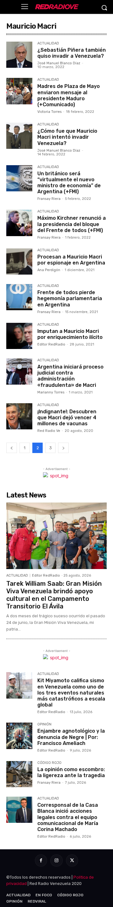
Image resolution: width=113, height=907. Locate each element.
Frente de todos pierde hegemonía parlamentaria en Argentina (69, 298)
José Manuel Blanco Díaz (58, 63)
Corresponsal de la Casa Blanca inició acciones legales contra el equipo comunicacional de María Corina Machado (67, 817)
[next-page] (63, 448)
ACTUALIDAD (48, 43)
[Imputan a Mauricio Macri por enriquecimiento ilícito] (19, 336)
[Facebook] (41, 860)
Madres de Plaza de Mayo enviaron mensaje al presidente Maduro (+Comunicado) (68, 95)
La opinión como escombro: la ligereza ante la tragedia (71, 772)
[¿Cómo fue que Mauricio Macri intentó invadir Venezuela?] (19, 136)
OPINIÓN (44, 724)
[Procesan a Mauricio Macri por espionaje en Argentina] (19, 261)
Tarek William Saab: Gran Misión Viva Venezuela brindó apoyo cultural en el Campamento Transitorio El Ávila (54, 595)
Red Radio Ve (48, 431)
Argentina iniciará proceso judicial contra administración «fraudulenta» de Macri (70, 376)
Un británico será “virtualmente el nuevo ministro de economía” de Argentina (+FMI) (69, 183)
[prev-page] (11, 448)
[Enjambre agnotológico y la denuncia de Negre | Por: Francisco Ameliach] (19, 736)
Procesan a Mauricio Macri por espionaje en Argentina (71, 260)
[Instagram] (56, 860)
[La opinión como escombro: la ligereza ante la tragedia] (19, 774)
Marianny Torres (50, 392)
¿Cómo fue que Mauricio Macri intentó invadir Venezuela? (67, 137)
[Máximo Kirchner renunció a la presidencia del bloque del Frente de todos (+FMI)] (19, 223)
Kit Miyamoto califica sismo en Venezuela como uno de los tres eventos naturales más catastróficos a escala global (71, 692)
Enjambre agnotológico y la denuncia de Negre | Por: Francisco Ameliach (71, 737)
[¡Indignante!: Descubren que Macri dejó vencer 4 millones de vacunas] (19, 416)
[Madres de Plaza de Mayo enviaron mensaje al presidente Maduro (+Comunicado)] (19, 91)
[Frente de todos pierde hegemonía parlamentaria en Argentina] (19, 297)
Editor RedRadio (51, 344)
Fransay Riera (49, 199)
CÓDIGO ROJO (49, 763)
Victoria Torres (49, 112)
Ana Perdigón (48, 270)
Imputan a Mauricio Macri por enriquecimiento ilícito (70, 334)
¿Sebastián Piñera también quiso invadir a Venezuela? (71, 53)
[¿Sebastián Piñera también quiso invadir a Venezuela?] (19, 55)
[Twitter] (72, 860)
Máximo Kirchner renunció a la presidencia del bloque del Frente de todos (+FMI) (71, 224)
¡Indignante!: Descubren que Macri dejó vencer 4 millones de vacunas (66, 418)
